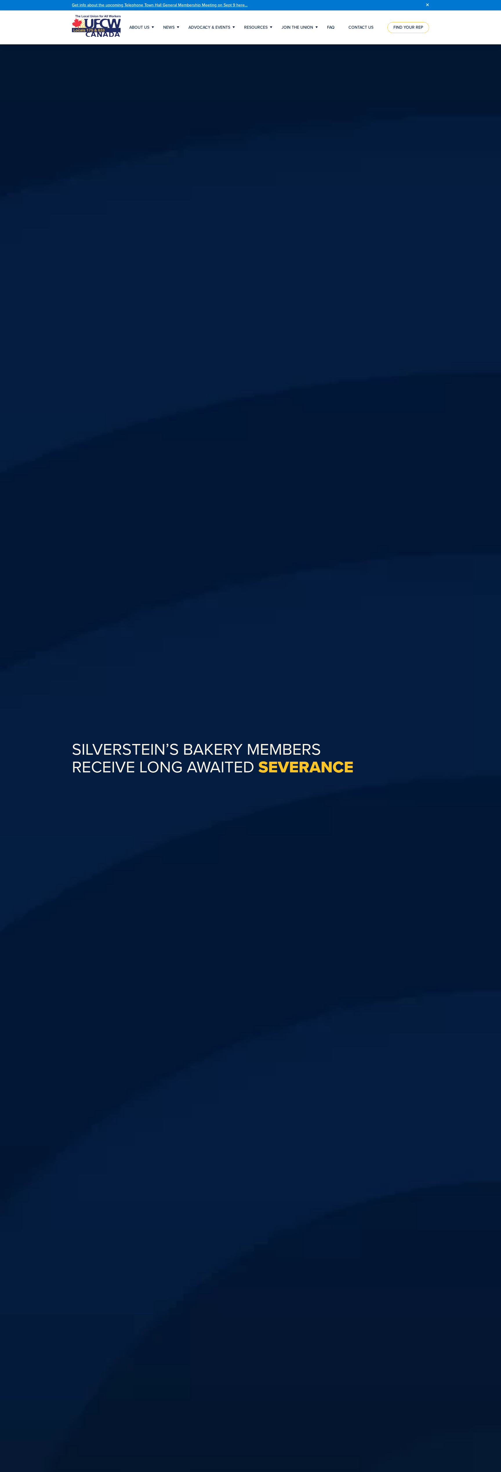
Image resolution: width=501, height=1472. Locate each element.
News (169, 27)
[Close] (427, 5)
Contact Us (360, 27)
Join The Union (297, 27)
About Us (139, 27)
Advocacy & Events (209, 27)
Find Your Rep (408, 27)
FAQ (331, 27)
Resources (256, 27)
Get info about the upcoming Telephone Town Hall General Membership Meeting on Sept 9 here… (160, 5)
